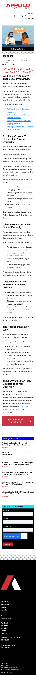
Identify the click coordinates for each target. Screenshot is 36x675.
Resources (4, 616)
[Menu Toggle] (18, 21)
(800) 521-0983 (5, 640)
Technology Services (18, 49)
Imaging (3, 607)
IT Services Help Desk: (8, 645)
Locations (4, 613)
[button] (4, 56)
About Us (4, 610)
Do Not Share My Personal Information (11, 669)
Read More (5, 447)
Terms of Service (5, 665)
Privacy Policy (4, 663)
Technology (5, 601)
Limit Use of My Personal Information (10, 667)
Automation (5, 604)
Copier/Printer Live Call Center (10, 637)
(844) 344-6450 (5, 648)
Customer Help (6, 619)
